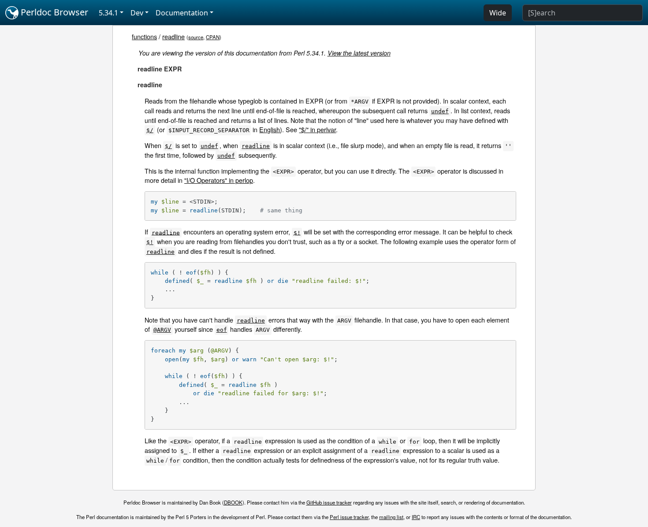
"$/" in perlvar (317, 129)
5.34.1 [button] (108, 13)
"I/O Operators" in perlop (218, 180)
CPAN (213, 37)
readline (173, 36)
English (269, 129)
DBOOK (233, 502)
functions (144, 36)
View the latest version (359, 52)
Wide (497, 13)
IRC (416, 516)
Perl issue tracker (349, 516)
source (195, 37)
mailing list (391, 516)
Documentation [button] (182, 13)
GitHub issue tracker (329, 502)
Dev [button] (136, 13)
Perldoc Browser (53, 12)
